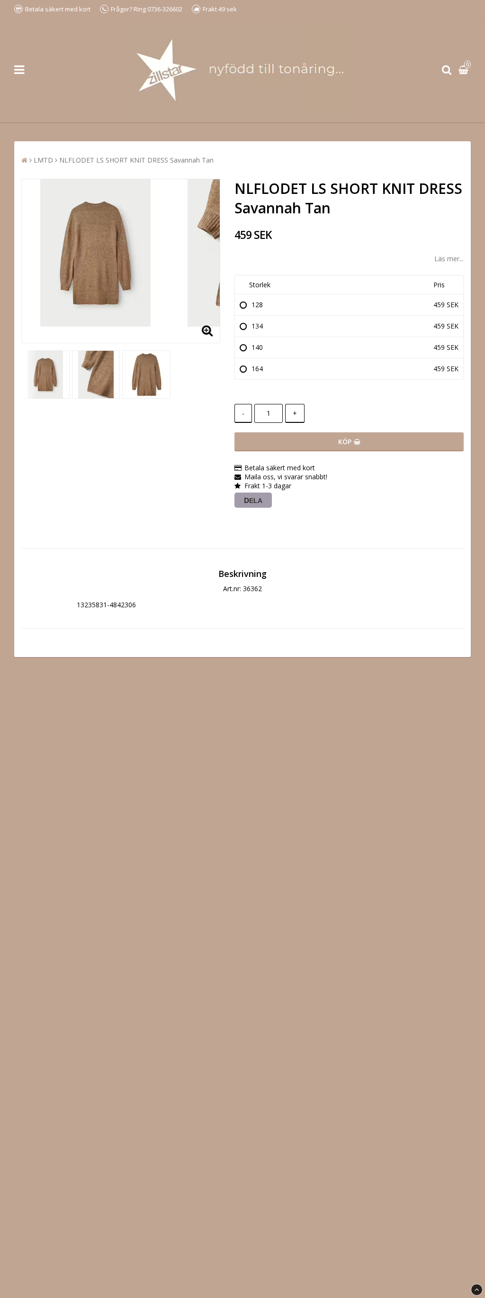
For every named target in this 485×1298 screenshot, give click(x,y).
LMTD (43, 160)
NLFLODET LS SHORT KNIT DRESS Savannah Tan (136, 160)
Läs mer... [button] (449, 258)
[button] (464, 70)
